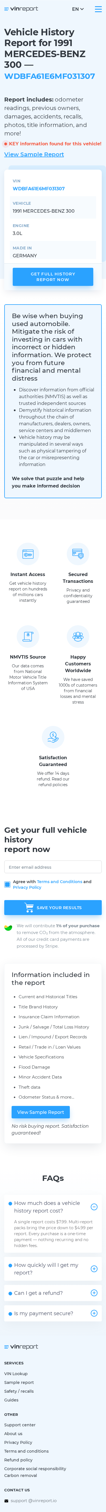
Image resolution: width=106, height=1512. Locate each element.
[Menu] (98, 9)
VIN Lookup (16, 1373)
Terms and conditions (26, 1451)
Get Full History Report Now (53, 276)
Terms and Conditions (59, 881)
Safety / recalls (19, 1391)
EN (75, 9)
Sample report (19, 1382)
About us (13, 1433)
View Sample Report (34, 154)
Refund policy (18, 1460)
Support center (20, 1424)
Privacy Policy (27, 887)
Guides (11, 1400)
